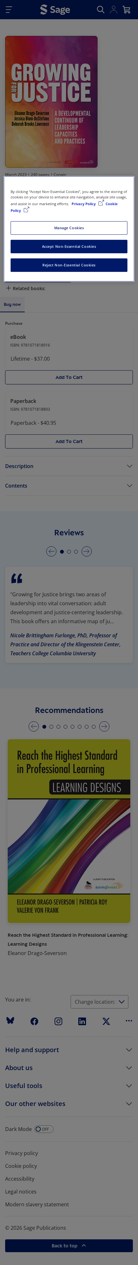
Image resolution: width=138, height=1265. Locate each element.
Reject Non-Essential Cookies (69, 265)
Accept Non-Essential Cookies (69, 246)
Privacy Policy (84, 203)
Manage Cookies (69, 227)
